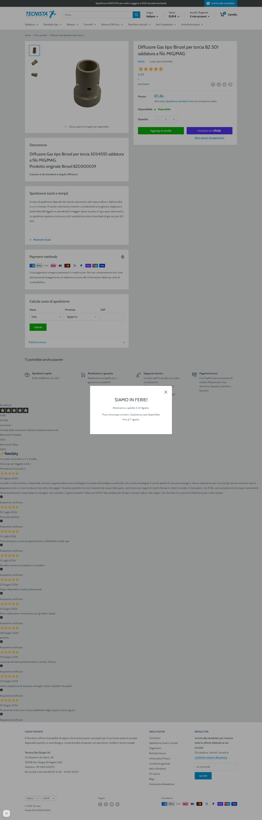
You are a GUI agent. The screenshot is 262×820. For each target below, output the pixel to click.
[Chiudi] (165, 391)
